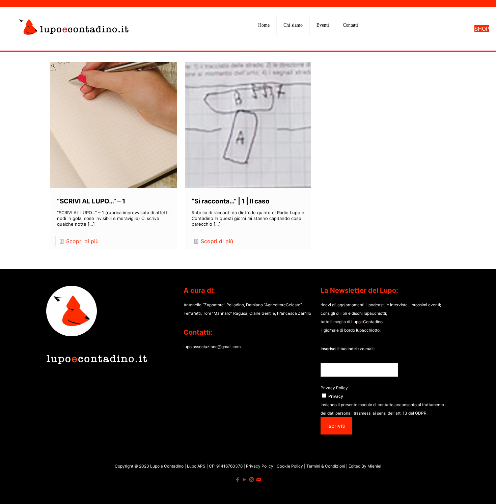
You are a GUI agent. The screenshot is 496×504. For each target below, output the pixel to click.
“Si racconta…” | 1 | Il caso (231, 201)
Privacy (335, 396)
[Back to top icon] (464, 490)
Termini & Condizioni (325, 466)
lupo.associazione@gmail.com (212, 346)
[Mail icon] (258, 479)
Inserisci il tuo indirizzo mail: (348, 348)
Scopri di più (82, 241)
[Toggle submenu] (293, 42)
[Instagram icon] (251, 479)
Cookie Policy (290, 466)
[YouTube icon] (244, 479)
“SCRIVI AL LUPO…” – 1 (91, 201)
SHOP (481, 28)
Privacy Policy (334, 387)
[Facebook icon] (237, 479)
